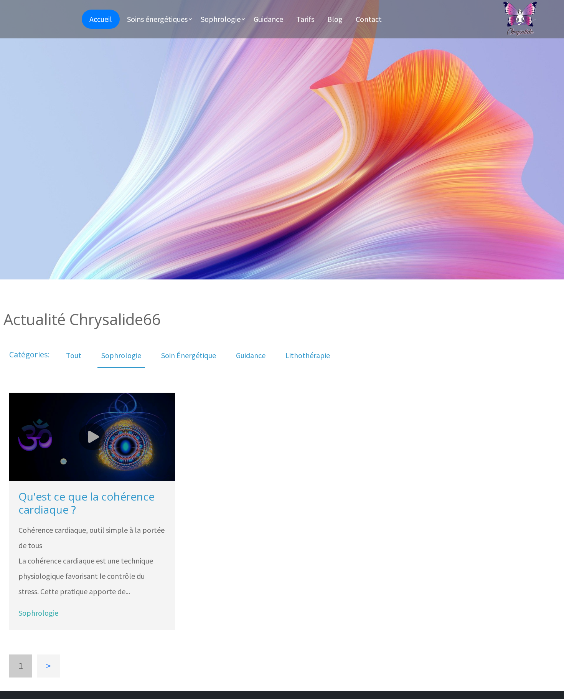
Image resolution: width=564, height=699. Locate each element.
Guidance (251, 355)
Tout (73, 355)
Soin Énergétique (188, 355)
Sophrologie (121, 355)
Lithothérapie (307, 355)
